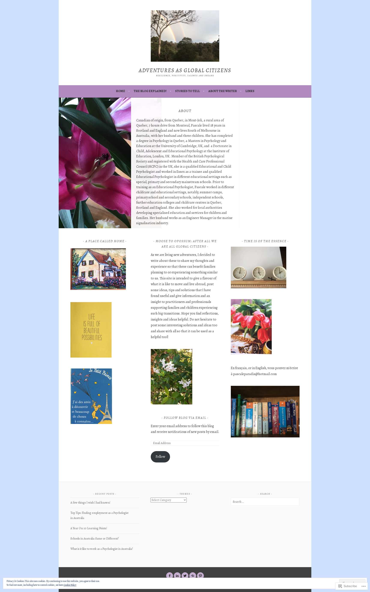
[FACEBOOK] (169, 575)
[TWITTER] (185, 575)
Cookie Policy (70, 585)
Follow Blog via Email (185, 418)
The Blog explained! (150, 91)
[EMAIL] (192, 575)
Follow (160, 456)
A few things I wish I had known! (90, 503)
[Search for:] (265, 502)
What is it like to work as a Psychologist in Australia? (101, 549)
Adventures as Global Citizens (185, 70)
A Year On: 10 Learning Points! (88, 528)
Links (249, 91)
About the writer (222, 91)
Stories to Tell (187, 91)
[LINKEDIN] (177, 575)
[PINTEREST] (200, 575)
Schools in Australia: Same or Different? (94, 539)
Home (120, 91)
